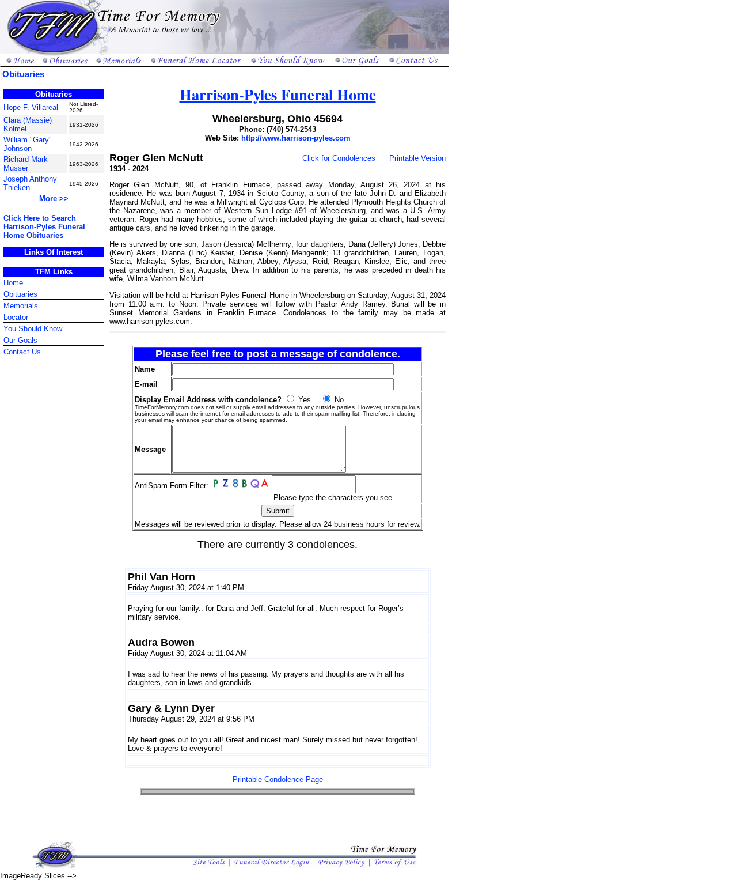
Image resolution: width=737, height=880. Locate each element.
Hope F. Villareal (30, 107)
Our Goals (20, 340)
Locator (15, 317)
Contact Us (22, 352)
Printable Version (417, 158)
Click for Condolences (338, 158)
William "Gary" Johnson (27, 144)
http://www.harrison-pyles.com (296, 138)
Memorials (20, 305)
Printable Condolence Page (278, 779)
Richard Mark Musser (25, 163)
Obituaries (20, 294)
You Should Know (32, 328)
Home (13, 282)
